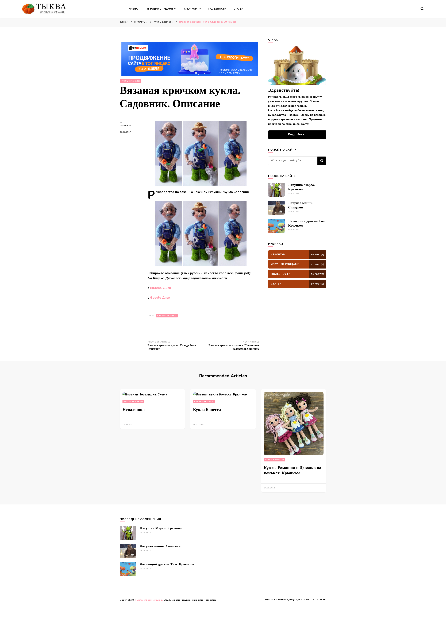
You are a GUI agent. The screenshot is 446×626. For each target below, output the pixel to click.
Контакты (319, 599)
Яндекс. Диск (160, 288)
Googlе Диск (160, 297)
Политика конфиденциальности (286, 599)
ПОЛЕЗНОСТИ (217, 8)
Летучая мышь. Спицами (160, 546)
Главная (133, 8)
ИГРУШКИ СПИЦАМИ (160, 8)
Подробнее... (297, 134)
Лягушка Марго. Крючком (161, 528)
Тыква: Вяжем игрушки (149, 600)
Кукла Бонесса (207, 409)
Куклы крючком (130, 81)
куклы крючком (166, 315)
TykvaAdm (125, 125)
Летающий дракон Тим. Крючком (167, 564)
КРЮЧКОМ (190, 8)
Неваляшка (133, 409)
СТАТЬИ (238, 8)
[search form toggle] (422, 8)
